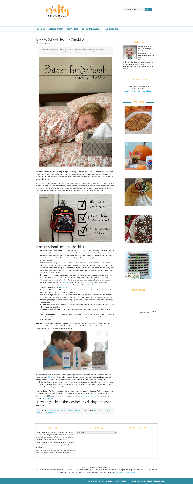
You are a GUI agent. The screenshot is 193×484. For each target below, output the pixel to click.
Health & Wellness (55, 410)
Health (100, 410)
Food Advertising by (145, 312)
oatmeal (65, 282)
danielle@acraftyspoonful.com (138, 91)
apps (95, 410)
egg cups (63, 287)
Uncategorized (75, 410)
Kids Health (66, 410)
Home (118, 2)
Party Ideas (72, 29)
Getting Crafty (56, 29)
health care (107, 410)
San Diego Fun (112, 29)
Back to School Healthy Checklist (60, 39)
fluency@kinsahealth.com (87, 396)
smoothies (89, 282)
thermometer (50, 412)
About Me (127, 2)
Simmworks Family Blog (103, 481)
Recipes (41, 29)
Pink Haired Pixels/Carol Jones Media (151, 481)
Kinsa (104, 49)
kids (38, 412)
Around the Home (91, 29)
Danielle (54, 43)
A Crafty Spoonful (68, 10)
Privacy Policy (138, 2)
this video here (47, 398)
